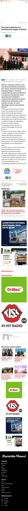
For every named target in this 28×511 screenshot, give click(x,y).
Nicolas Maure (22, 79)
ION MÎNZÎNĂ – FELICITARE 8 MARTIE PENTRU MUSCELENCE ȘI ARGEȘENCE (20, 359)
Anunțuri (16, 362)
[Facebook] (6, 36)
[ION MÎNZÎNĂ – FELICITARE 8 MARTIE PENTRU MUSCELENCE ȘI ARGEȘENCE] (21, 352)
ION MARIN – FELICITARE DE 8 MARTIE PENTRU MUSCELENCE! (6, 359)
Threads (6, 505)
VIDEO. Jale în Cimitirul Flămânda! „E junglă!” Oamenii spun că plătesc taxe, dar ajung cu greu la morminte (13, 211)
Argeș (7, 79)
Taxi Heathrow (6, 275)
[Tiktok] (2, 504)
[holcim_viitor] (14, 247)
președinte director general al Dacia (8, 81)
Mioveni (17, 79)
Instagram (6, 501)
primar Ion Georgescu (18, 81)
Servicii (2, 361)
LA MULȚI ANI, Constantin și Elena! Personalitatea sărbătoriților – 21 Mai (20, 376)
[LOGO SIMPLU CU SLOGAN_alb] (14, 329)
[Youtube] (2, 500)
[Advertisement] (14, 12)
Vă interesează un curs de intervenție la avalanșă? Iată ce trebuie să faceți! (7, 184)
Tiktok (5, 503)
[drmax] (14, 303)
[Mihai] (2, 32)
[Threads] (2, 505)
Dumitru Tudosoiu (12, 79)
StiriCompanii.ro (7, 271)
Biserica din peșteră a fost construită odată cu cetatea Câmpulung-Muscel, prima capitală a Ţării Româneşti (7, 377)
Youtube (6, 500)
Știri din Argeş (3, 208)
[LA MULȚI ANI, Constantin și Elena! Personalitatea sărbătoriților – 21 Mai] (21, 369)
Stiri (2, 22)
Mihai (4, 32)
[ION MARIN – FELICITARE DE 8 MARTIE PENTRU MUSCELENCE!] (7, 352)
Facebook (6, 498)
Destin (16, 378)
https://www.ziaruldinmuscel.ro (15, 336)
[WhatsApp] (9, 36)
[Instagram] (2, 502)
